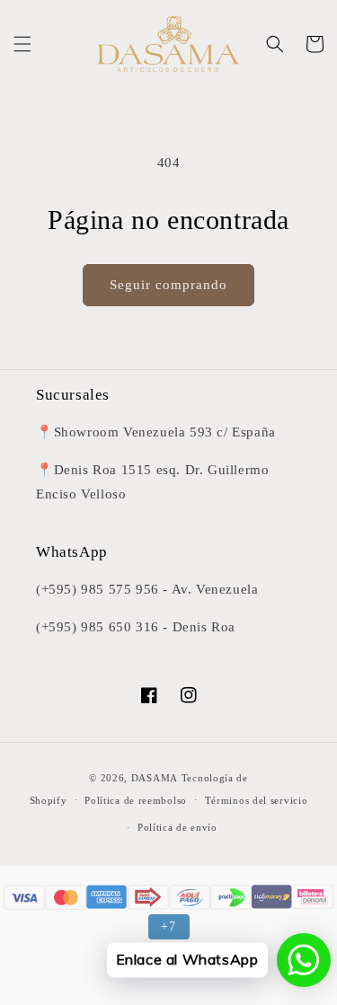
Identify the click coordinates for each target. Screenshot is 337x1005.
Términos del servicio (256, 800)
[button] (22, 44)
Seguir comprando (168, 285)
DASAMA (154, 777)
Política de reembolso (135, 800)
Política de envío (177, 827)
